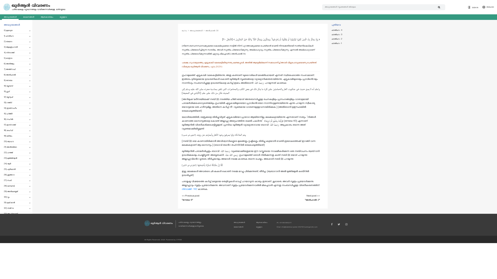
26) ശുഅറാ (9, 175)
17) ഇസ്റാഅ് (10, 125)
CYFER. (179, 240)
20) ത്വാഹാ (9, 142)
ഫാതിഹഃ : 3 (337, 35)
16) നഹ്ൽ (8, 119)
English (490, 7)
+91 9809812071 (285, 222)
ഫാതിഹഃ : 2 (337, 39)
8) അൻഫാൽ (10, 75)
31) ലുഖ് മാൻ (9, 203)
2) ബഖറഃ (8, 42)
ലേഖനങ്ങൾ (28, 17)
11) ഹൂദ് (7, 92)
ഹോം (184, 31)
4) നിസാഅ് (9, 53)
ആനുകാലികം (47, 17)
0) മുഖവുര (8, 30)
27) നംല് (8, 180)
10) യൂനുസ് (8, 86)
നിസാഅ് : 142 (189, 189)
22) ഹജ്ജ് (8, 153)
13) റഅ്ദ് (8, 103)
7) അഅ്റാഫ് (10, 69)
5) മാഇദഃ (8, 58)
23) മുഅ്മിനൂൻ (10, 158)
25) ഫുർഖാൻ (10, 169)
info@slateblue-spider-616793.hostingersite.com (299, 227)
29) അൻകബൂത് (11, 192)
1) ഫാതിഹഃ (9, 36)
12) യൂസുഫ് (8, 97)
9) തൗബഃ (8, 80)
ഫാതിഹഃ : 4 (337, 30)
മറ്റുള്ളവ (63, 17)
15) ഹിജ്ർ (8, 114)
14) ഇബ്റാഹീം (10, 108)
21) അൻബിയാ (10, 147)
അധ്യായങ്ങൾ (10, 17)
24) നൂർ (7, 164)
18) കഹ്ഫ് (8, 130)
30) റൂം (7, 197)
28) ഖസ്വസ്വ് (9, 186)
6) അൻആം (9, 64)
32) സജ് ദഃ (9, 208)
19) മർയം (8, 136)
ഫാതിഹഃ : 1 (337, 43)
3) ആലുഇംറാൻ (11, 47)
